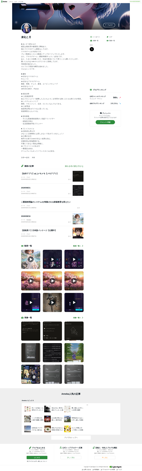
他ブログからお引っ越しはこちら (36, 461)
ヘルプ (120, 469)
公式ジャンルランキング (98, 96)
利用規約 (96, 469)
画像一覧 (95, 40)
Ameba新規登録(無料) (135, 1)
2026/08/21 (25, 188)
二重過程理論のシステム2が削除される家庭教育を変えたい (46, 202)
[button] (109, 25)
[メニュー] (119, 25)
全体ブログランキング (97, 103)
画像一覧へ (77, 318)
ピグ (110, 37)
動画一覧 (112, 40)
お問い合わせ (87, 469)
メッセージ (96, 37)
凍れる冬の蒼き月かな (74, 166)
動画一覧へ (77, 246)
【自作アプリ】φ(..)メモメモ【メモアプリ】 (39, 173)
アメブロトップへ (71, 437)
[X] (92, 49)
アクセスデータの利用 (108, 469)
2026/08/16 (25, 216)
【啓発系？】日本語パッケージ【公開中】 (39, 230)
